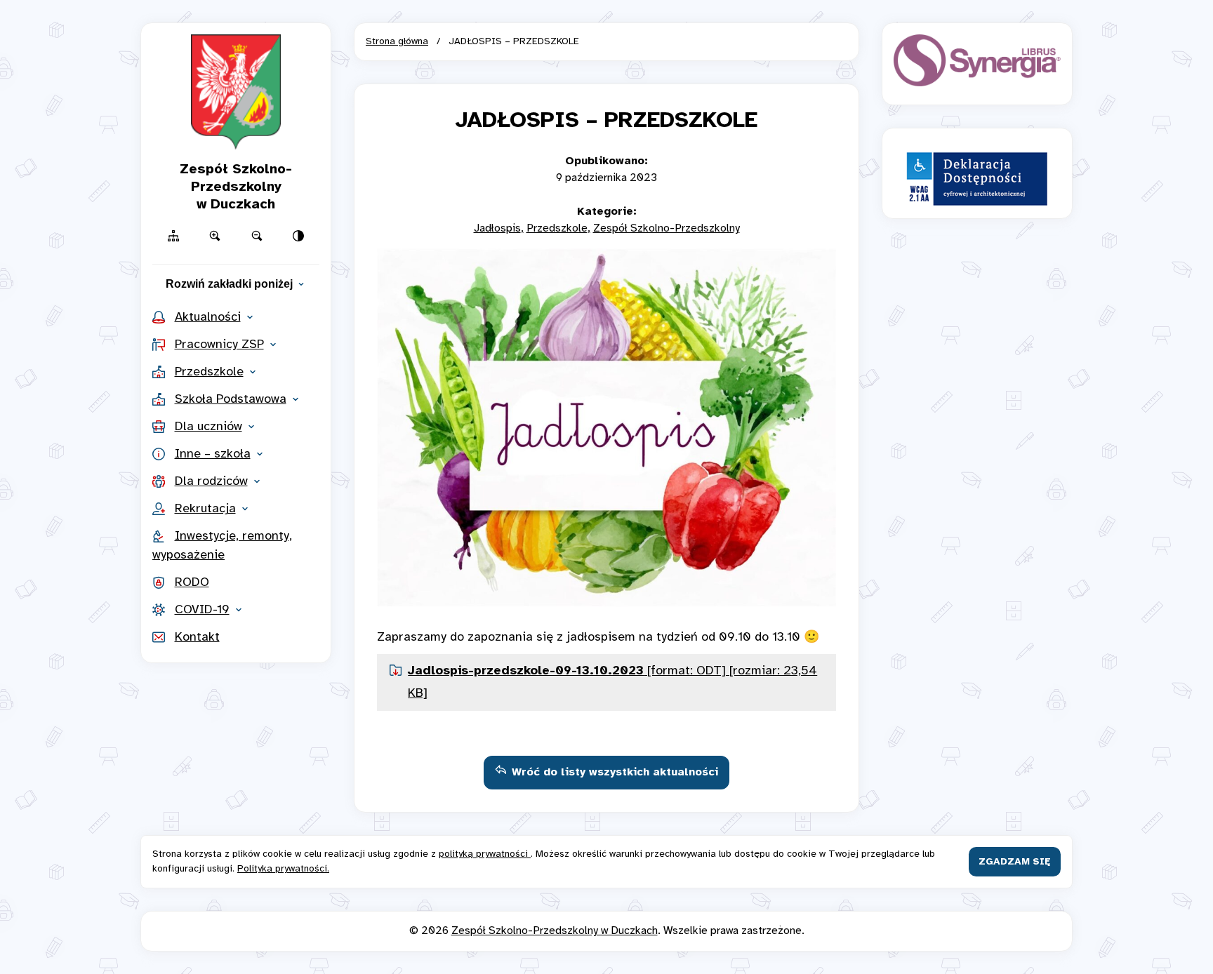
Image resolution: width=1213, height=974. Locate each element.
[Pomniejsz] (257, 236)
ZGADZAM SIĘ (1015, 862)
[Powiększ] (215, 236)
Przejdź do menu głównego (606, 19)
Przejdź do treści (607, 19)
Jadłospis (497, 228)
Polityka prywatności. (283, 869)
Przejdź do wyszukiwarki (606, 19)
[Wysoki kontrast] (299, 236)
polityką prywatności (485, 854)
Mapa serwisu (606, 19)
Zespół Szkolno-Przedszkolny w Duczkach (554, 931)
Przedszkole (209, 372)
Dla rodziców (211, 481)
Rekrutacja (205, 509)
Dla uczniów (208, 427)
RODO (192, 582)
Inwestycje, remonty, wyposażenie (222, 546)
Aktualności (208, 317)
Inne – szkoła (213, 454)
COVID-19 (202, 610)
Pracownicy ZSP (219, 345)
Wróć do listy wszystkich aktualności (615, 772)
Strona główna (397, 41)
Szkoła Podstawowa (230, 399)
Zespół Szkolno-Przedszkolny (666, 228)
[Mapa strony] (173, 236)
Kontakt (197, 637)
